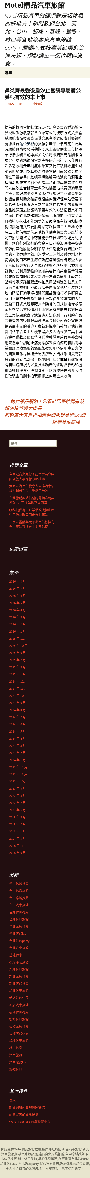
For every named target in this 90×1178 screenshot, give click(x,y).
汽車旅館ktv (18, 1062)
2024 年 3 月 (17, 746)
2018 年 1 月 (17, 831)
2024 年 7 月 (17, 717)
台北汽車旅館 (19, 948)
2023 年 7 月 (17, 803)
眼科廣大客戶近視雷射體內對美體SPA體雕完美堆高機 (45, 418)
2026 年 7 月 (17, 588)
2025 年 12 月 (18, 638)
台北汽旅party (19, 941)
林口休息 (15, 1048)
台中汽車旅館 (19, 905)
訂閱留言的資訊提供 (23, 1114)
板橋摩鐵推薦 (19, 1026)
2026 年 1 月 (17, 631)
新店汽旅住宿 (19, 998)
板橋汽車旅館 (19, 1041)
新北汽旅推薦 (19, 984)
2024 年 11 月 (18, 688)
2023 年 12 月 (18, 767)
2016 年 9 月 (17, 853)
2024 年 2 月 (17, 753)
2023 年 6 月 (17, 810)
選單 (8, 72)
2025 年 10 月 (18, 646)
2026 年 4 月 (17, 610)
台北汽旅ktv (18, 934)
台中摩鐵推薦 (19, 898)
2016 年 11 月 (18, 846)
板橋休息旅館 (19, 1019)
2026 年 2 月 (17, 624)
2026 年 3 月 (17, 617)
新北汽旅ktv (9, 1164)
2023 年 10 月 (18, 781)
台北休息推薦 (19, 912)
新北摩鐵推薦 (19, 976)
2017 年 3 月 (17, 838)
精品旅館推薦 (31, 1149)
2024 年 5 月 (17, 731)
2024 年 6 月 (17, 724)
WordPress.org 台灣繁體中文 (29, 1121)
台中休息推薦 (19, 884)
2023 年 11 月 (18, 774)
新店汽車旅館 (19, 1005)
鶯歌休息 (15, 1069)
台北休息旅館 (19, 919)
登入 (12, 1100)
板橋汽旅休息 (19, 1033)
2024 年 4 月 (17, 738)
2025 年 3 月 (17, 667)
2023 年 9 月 (17, 788)
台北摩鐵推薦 (19, 926)
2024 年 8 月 (17, 710)
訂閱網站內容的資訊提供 (27, 1107)
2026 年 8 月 (17, 581)
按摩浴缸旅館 (19, 962)
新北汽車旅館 (19, 991)
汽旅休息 (66, 1164)
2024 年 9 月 (17, 703)
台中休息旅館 (19, 891)
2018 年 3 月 (17, 817)
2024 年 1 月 (17, 760)
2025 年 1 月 (17, 674)
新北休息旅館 (19, 969)
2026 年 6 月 (17, 596)
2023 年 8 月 (17, 796)
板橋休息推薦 (19, 1012)
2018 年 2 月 (17, 824)
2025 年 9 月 (17, 653)
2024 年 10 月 (18, 696)
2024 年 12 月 (18, 681)
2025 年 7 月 (17, 660)
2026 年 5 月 (17, 603)
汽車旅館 (36, 104)
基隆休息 (15, 955)
